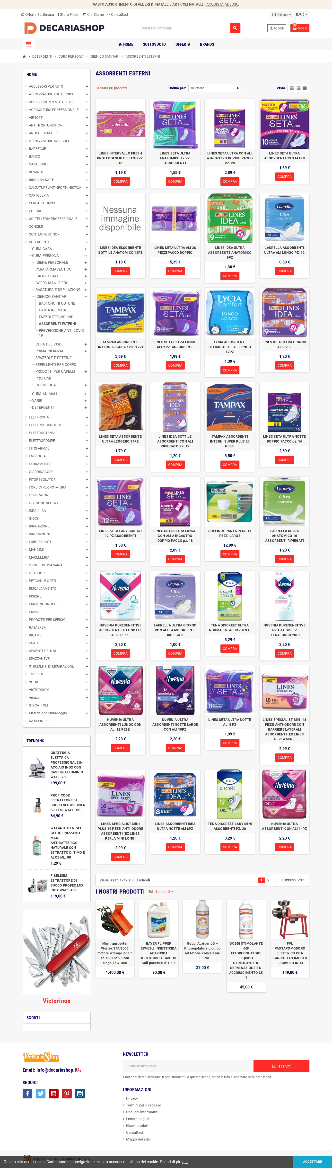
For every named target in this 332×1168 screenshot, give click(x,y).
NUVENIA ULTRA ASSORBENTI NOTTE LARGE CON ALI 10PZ (175, 724)
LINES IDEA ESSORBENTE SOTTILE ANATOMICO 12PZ (120, 250)
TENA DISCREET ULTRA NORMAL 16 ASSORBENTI (230, 627)
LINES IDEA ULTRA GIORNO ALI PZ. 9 (284, 344)
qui (185, 1161)
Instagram (80, 1093)
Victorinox (56, 1001)
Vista (281, 88)
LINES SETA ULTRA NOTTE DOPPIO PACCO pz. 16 (284, 439)
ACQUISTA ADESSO (222, 4)
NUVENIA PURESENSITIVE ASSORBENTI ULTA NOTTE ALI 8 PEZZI (120, 630)
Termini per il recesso (143, 1105)
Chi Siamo (95, 14)
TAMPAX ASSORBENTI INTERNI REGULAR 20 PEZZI (120, 344)
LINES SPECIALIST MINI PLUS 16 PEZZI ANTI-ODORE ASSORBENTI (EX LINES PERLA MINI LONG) (120, 831)
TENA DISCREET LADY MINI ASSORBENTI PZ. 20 (230, 826)
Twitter (40, 1093)
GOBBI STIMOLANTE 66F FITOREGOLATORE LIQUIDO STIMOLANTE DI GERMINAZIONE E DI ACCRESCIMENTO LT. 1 (246, 960)
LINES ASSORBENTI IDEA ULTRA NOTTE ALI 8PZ (175, 826)
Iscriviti (283, 1066)
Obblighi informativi (142, 1112)
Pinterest (67, 1093)
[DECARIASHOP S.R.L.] (66, 28)
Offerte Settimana (37, 14)
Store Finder (68, 14)
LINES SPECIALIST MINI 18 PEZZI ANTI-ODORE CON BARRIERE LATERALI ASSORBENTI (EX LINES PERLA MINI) (284, 729)
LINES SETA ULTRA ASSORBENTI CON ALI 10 (284, 155)
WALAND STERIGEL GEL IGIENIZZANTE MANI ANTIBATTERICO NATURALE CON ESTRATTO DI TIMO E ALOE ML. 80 (68, 842)
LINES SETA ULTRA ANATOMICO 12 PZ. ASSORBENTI (175, 158)
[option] (115, 946)
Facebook (27, 1093)
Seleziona (197, 88)
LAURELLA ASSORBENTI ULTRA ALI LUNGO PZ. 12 (284, 250)
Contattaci (119, 14)
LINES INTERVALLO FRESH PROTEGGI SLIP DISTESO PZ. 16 (120, 158)
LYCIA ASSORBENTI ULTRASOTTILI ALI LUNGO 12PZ (230, 347)
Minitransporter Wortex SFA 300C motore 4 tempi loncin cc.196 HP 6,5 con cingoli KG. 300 (115, 953)
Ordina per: (177, 88)
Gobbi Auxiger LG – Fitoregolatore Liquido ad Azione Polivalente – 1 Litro (202, 951)
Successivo (293, 880)
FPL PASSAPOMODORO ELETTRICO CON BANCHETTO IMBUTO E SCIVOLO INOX (289, 953)
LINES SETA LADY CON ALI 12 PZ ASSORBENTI (120, 533)
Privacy (132, 1098)
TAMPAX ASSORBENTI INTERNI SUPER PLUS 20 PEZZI (230, 441)
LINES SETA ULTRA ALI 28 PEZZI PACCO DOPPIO (175, 250)
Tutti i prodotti (161, 892)
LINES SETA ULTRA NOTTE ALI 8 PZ (229, 722)
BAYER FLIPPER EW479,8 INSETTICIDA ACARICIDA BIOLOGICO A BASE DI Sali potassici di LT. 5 (158, 953)
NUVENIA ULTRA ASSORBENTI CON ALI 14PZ (284, 826)
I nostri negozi (137, 1119)
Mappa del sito (138, 1139)
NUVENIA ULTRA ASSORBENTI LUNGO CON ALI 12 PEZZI (120, 724)
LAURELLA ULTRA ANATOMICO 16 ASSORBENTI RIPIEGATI (284, 536)
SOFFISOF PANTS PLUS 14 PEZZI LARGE (229, 533)
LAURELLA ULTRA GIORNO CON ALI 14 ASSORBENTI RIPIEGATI (175, 630)
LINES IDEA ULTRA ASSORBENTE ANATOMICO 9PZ (230, 252)
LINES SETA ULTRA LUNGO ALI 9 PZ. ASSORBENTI (175, 344)
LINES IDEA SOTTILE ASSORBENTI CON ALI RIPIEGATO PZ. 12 (175, 441)
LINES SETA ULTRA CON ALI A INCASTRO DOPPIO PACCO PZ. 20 (230, 158)
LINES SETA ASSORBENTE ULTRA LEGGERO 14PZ (120, 439)
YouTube (54, 1093)
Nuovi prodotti (137, 1125)
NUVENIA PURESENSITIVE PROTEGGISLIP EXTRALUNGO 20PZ (284, 630)
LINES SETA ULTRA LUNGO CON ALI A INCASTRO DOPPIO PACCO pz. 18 (175, 536)
